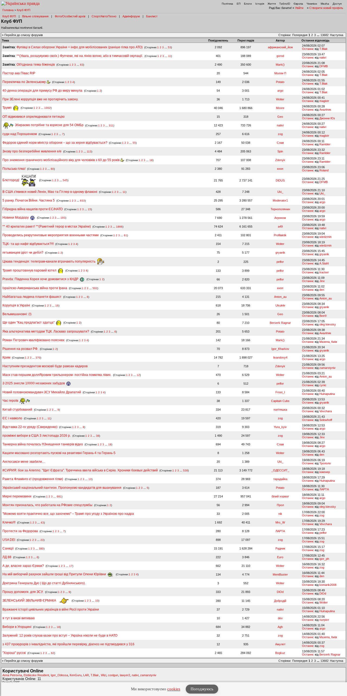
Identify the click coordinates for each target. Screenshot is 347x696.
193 (62, 217)
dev (280, 618)
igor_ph (324, 558)
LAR (86, 675)
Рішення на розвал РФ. (20, 349)
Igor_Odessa (59, 675)
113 (89, 151)
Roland (324, 170)
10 (90, 479)
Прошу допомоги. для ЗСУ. (22, 592)
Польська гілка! (13, 169)
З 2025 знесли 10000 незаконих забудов (34, 383)
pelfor (280, 261)
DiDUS (280, 180)
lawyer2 (125, 675)
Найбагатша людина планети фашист (32, 297)
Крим (6, 357)
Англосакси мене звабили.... (23, 462)
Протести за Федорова (20, 531)
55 (134, 142)
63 (81, 64)
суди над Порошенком (19, 134)
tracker (324, 272)
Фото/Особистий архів (70, 16)
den (321, 289)
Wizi (103, 675)
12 (138, 374)
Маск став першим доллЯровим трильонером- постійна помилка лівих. (56, 375)
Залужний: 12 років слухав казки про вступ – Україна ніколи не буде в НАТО (59, 635)
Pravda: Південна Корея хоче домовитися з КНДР (40, 279)
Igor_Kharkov (280, 348)
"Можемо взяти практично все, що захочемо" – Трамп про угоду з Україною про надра (68, 514)
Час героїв (10, 401)
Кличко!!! (8, 522)
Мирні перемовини (16, 496)
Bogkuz (280, 653)
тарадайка (280, 479)
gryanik (280, 252)
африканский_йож (280, 47)
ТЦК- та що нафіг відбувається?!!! (28, 244)
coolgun (113, 675)
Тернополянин (280, 209)
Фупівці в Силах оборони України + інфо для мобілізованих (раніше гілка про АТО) (80, 47)
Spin (280, 151)
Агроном (280, 217)
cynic (322, 385)
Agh (280, 626)
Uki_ (280, 191)
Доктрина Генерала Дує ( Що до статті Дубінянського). (44, 583)
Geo (280, 116)
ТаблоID (284, 3)
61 (125, 235)
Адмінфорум (131, 16)
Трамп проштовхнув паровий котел (29, 270)
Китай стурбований (17, 409)
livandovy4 (280, 357)
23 (42, 539)
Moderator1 (280, 200)
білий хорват (280, 496)
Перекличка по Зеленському (24, 82)
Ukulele (280, 305)
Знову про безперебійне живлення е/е (32, 151)
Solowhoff (325, 420)
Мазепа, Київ (328, 341)
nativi (322, 57)
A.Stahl (324, 263)
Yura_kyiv (280, 427)
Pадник (280, 548)
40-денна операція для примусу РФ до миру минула (42, 90)
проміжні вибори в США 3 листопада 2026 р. (36, 436)
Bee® (323, 315)
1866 (119, 226)
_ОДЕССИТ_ (280, 470)
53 (169, 47)
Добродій (280, 600)
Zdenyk (280, 160)
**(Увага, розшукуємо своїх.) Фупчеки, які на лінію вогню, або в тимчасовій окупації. (80, 56)
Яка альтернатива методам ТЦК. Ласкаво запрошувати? (45, 331)
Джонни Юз (327, 118)
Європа (298, 3)
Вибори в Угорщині (16, 627)
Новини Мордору (16, 217)
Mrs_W (280, 522)
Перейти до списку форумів (23, 35)
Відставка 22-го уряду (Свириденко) (29, 427)
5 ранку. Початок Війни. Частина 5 (28, 200)
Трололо (325, 463)
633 (82, 200)
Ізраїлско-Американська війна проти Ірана (34, 288)
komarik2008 (327, 584)
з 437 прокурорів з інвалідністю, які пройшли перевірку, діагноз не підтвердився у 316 (68, 644)
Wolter (280, 99)
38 (97, 435)
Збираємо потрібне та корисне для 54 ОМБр (48, 125)
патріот (324, 619)
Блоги (248, 3)
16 (57, 305)
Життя (272, 3)
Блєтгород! (11, 180)
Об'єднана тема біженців (36, 64)
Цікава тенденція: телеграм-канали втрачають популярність (49, 261)
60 (52, 168)
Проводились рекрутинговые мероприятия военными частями (50, 235)
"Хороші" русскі (14, 653)
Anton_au (280, 296)
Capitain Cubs (280, 401)
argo (280, 90)
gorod (280, 56)
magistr (324, 101)
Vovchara (325, 411)
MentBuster (280, 574)
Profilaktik (280, 235)
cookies (173, 689)
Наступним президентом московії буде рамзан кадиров (45, 366)
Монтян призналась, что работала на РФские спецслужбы (47, 505)
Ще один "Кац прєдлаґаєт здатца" (28, 322)
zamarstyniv (327, 367)
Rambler (324, 144)
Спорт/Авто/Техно (104, 16)
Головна (8, 10)
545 (65, 180)
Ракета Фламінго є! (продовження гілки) (32, 479)
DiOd (280, 591)
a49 (280, 226)
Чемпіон (312, 3)
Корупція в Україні (16, 305)
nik (280, 513)
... (318, 35)
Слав (280, 142)
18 (151, 160)
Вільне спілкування (35, 16)
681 (59, 496)
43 (42, 522)
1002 (47, 107)
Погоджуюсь (202, 689)
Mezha (325, 3)
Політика (227, 3)
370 (38, 357)
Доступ (337, 3)
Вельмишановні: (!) (16, 314)
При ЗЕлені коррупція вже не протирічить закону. (40, 99)
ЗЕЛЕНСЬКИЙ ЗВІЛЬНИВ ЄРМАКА (29, 600)
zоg (280, 134)
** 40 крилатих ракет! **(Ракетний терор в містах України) (46, 226)
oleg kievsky (327, 324)
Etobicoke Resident (36, 675)
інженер (324, 472)
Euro (280, 557)
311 (111, 125)
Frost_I (280, 392)
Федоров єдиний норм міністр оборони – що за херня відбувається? (54, 143)
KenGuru (76, 675)
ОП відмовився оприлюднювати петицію (33, 117)
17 (70, 565)
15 (89, 209)
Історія (259, 3)
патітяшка (280, 409)
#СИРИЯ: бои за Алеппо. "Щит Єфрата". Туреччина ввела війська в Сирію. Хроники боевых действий (80, 470)
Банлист (152, 16)
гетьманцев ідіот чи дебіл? (23, 252)
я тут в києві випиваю (18, 618)
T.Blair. (323, 48)
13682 (324, 35)
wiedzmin (325, 236)
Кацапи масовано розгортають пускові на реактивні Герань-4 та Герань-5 (58, 453)
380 (41, 548)
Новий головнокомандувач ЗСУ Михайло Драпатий (41, 392)
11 (169, 56)
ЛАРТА (324, 489)
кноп (280, 168)
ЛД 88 (6, 557)
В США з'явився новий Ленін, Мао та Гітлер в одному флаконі (50, 192)
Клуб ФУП (23, 10)
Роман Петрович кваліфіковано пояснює (33, 340)
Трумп (7, 108)
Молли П (280, 73)
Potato (280, 82)
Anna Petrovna (12, 675)
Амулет (280, 644)
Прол (280, 505)
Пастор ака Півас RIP (18, 73)
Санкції (8, 548)
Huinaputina (327, 393)
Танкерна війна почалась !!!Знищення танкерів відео (42, 444)
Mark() (280, 64)
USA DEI (8, 540)
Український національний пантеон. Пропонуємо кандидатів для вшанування (62, 488)
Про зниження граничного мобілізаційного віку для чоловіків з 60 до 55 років (61, 160)
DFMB (323, 66)
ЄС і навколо (12, 418)
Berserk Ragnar (280, 322)
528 (185, 470)
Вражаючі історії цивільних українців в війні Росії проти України (50, 609)
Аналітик (325, 109)
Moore (280, 108)
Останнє (308, 48)
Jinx (322, 281)
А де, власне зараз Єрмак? (23, 566)
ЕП (238, 3)
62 (52, 653)
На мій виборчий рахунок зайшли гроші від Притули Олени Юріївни (54, 574)
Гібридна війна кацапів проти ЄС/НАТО (32, 209)
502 (94, 288)
